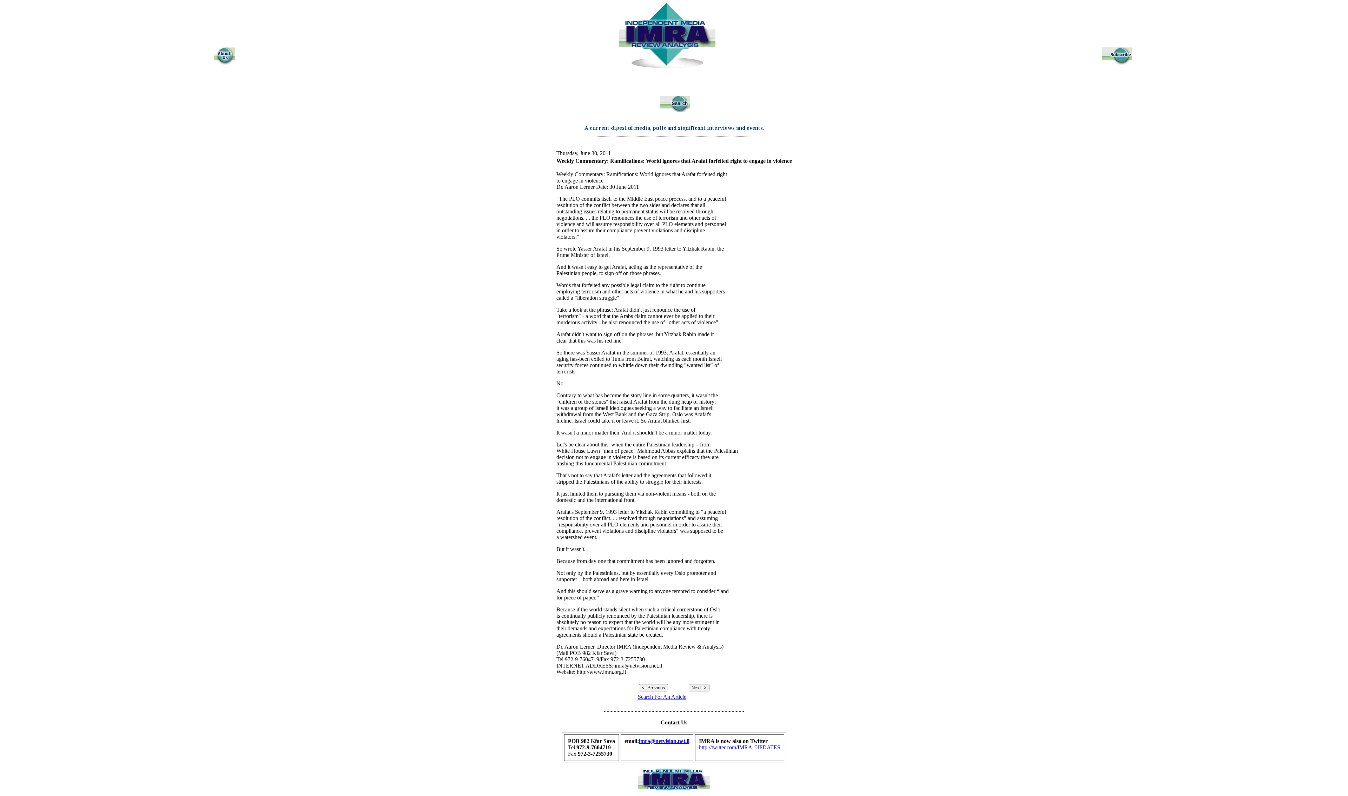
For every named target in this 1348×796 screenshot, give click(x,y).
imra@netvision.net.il (664, 741)
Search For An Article (662, 697)
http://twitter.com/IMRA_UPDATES (739, 747)
